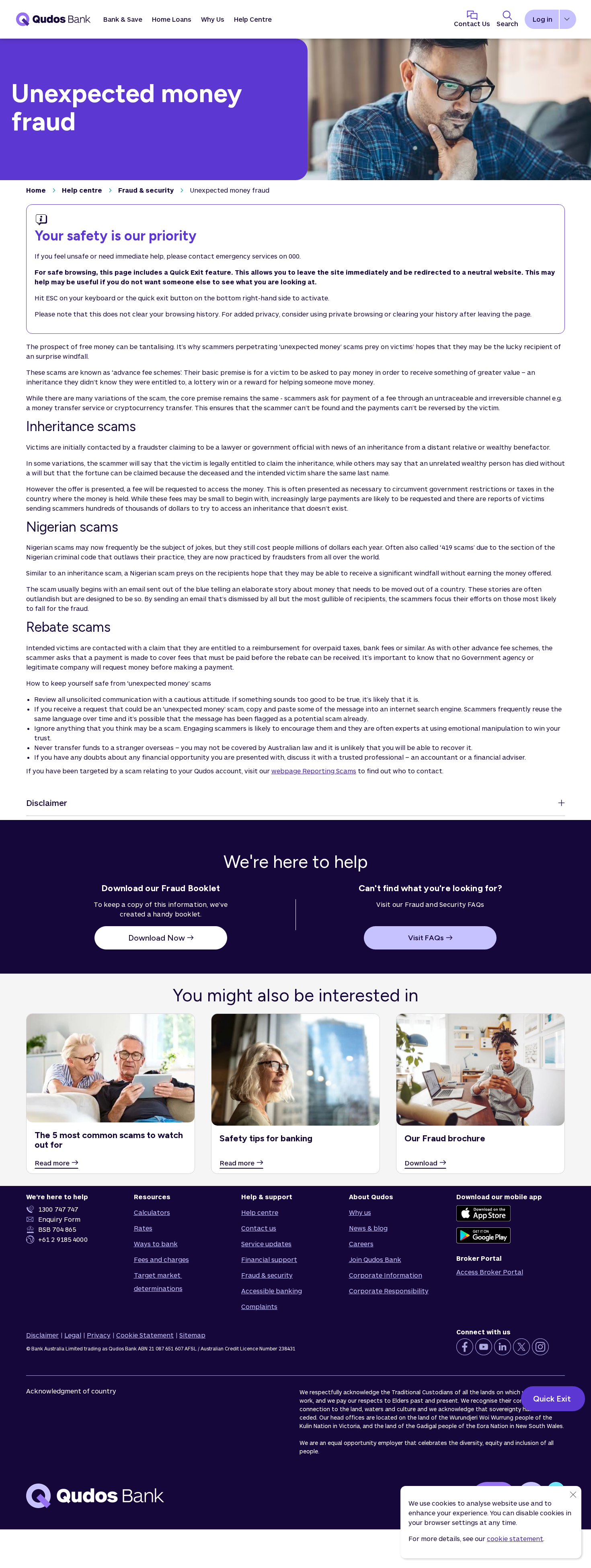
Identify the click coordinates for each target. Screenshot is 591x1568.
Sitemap (192, 1335)
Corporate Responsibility (389, 1291)
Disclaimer (42, 1335)
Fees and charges (161, 1259)
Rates (143, 1228)
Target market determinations (158, 1281)
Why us (360, 1212)
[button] (122, 19)
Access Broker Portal (489, 1272)
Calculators (152, 1212)
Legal (72, 1335)
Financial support (269, 1259)
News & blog (368, 1228)
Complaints (259, 1306)
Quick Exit (553, 1399)
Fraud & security (146, 190)
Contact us (258, 1228)
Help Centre (253, 19)
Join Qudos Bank (375, 1259)
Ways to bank (156, 1243)
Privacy (99, 1335)
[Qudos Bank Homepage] (53, 19)
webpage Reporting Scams (313, 771)
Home (36, 190)
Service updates (266, 1243)
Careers (361, 1243)
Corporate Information (385, 1275)
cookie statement (515, 1538)
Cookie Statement (145, 1335)
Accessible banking (271, 1291)
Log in (542, 19)
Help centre (82, 190)
